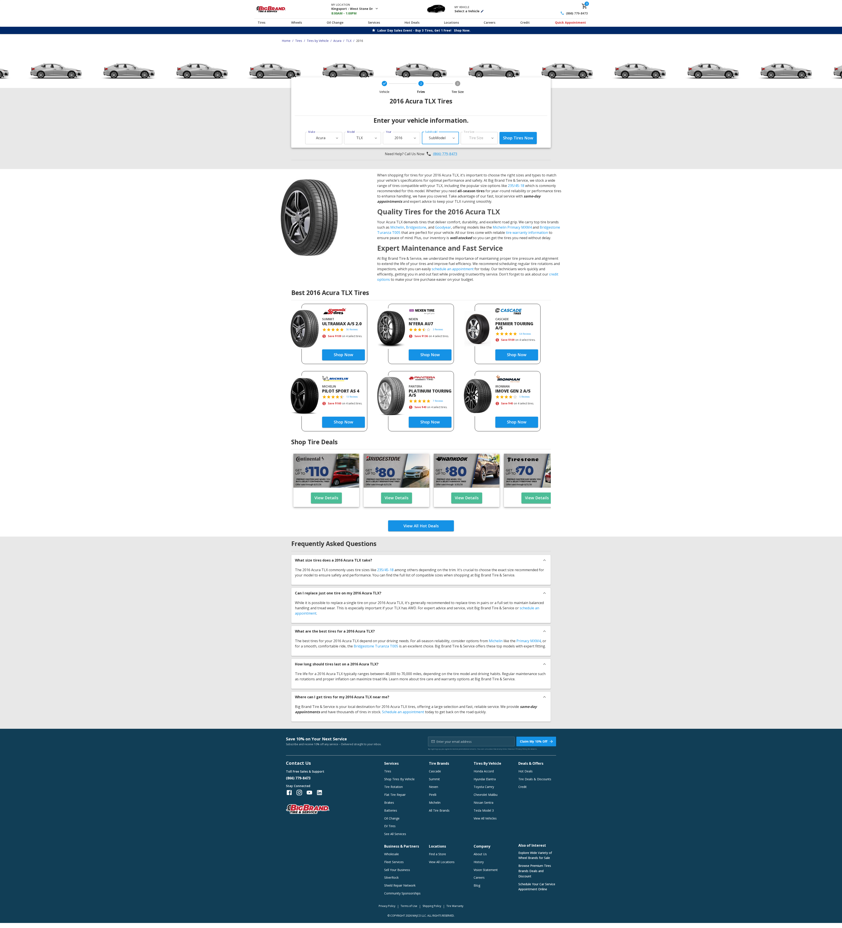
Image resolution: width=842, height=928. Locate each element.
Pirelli (432, 795)
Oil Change (335, 22)
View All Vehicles (485, 818)
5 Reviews (524, 396)
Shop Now (343, 354)
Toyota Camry (484, 787)
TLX (348, 41)
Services (374, 22)
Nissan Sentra (483, 802)
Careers (489, 22)
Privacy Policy (521, 749)
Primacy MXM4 (528, 640)
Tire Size (469, 132)
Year (389, 132)
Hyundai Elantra (485, 779)
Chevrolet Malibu (486, 795)
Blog (477, 885)
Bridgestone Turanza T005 (376, 646)
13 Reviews (352, 396)
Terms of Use (409, 906)
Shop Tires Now (518, 137)
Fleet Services (394, 862)
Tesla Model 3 (484, 810)
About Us (480, 854)
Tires (261, 22)
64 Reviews (525, 333)
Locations (451, 22)
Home (286, 41)
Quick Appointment (570, 22)
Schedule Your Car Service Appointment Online (536, 886)
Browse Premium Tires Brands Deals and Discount (534, 871)
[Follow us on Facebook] (289, 792)
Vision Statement (486, 870)
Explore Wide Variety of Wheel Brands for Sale (535, 855)
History (479, 862)
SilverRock (391, 877)
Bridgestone (416, 227)
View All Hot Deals (421, 525)
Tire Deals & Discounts (534, 779)
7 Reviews (438, 400)
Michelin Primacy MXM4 (512, 227)
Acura (337, 41)
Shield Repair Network (400, 885)
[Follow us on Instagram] (299, 792)
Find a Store (437, 854)
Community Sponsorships (402, 893)
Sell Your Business (397, 870)
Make (311, 132)
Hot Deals (412, 22)
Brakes (389, 802)
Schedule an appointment (403, 711)
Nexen (433, 787)
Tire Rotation (393, 787)
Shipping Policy (432, 906)
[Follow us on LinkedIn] (319, 792)
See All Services (395, 834)
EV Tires (390, 826)
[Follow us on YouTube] (309, 792)
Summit (434, 779)
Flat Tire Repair (395, 795)
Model (351, 132)
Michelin (397, 227)
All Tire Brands (439, 810)
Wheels (296, 22)
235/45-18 (516, 185)
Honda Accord (484, 771)
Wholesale (391, 854)
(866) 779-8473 (577, 13)
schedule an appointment (453, 269)
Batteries (390, 810)
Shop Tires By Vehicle (399, 779)
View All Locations (442, 862)
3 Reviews (438, 329)
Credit (525, 22)
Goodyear (443, 227)
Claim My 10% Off (533, 741)
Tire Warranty (454, 906)
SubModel (431, 132)
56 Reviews (352, 329)
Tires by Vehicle (318, 41)
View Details (326, 497)
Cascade (435, 771)
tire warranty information (527, 232)
